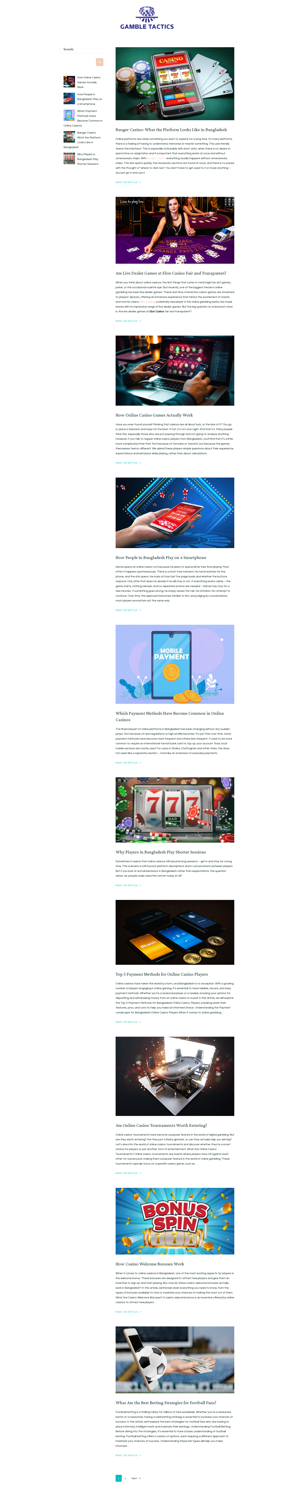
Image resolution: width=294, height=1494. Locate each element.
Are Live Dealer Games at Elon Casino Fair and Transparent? (171, 272)
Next (134, 1478)
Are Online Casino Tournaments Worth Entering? (161, 1125)
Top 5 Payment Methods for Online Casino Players (162, 974)
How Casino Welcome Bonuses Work (150, 1263)
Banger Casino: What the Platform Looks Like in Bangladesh (171, 129)
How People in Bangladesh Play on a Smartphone (161, 557)
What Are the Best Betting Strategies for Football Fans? (166, 1402)
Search (68, 49)
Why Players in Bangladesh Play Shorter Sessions (161, 851)
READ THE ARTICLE (127, 182)
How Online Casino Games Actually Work (154, 414)
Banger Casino (156, 158)
